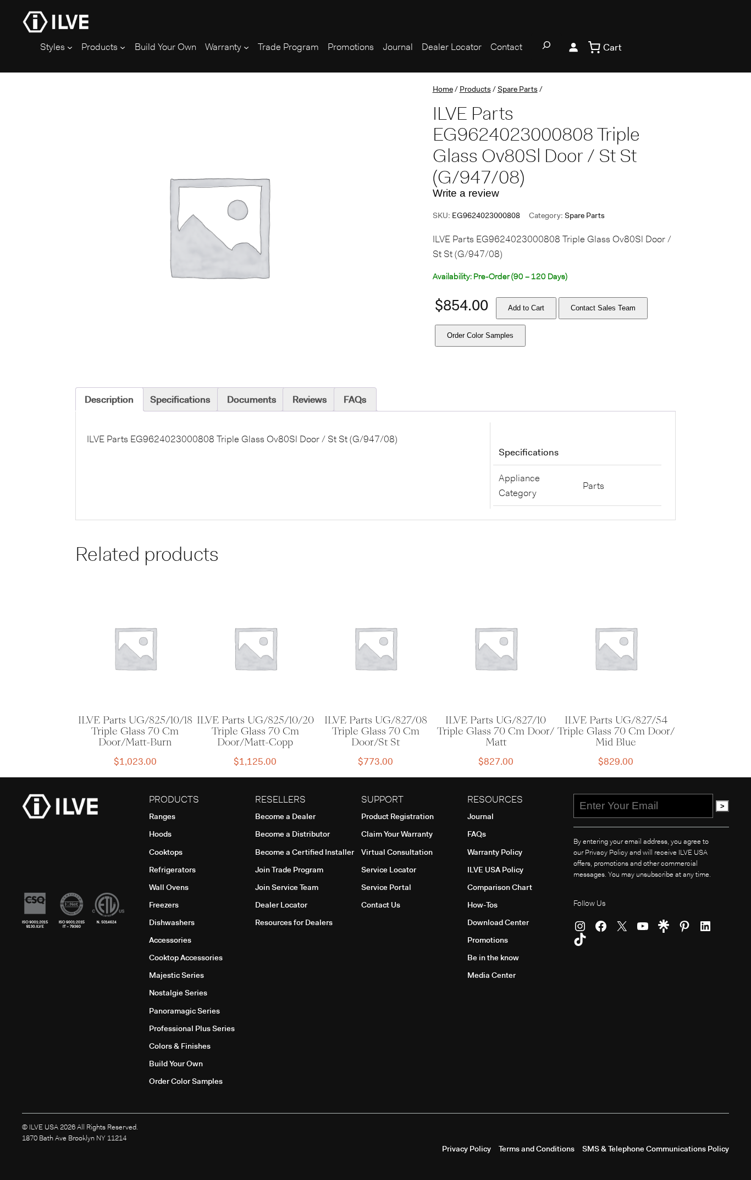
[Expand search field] (546, 47)
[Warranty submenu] (246, 47)
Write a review (466, 193)
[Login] (573, 47)
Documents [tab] (252, 399)
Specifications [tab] (180, 399)
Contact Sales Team (603, 308)
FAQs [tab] (355, 399)
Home (443, 89)
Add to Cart (526, 308)
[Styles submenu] (70, 47)
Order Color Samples (480, 335)
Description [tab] (109, 399)
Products (475, 89)
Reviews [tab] (309, 399)
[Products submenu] (122, 47)
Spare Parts (518, 89)
